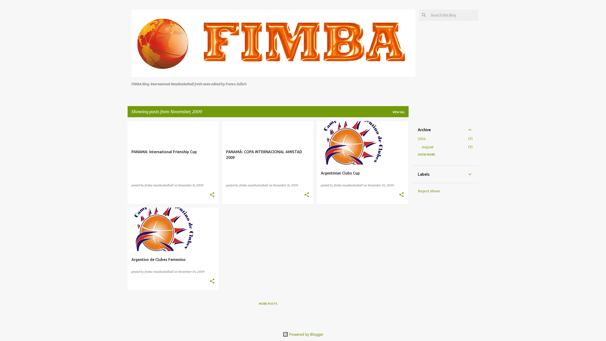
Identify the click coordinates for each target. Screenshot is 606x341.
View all (398, 112)
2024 (422, 139)
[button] (212, 195)
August (427, 147)
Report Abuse (429, 191)
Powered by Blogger (305, 334)
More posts (268, 303)
